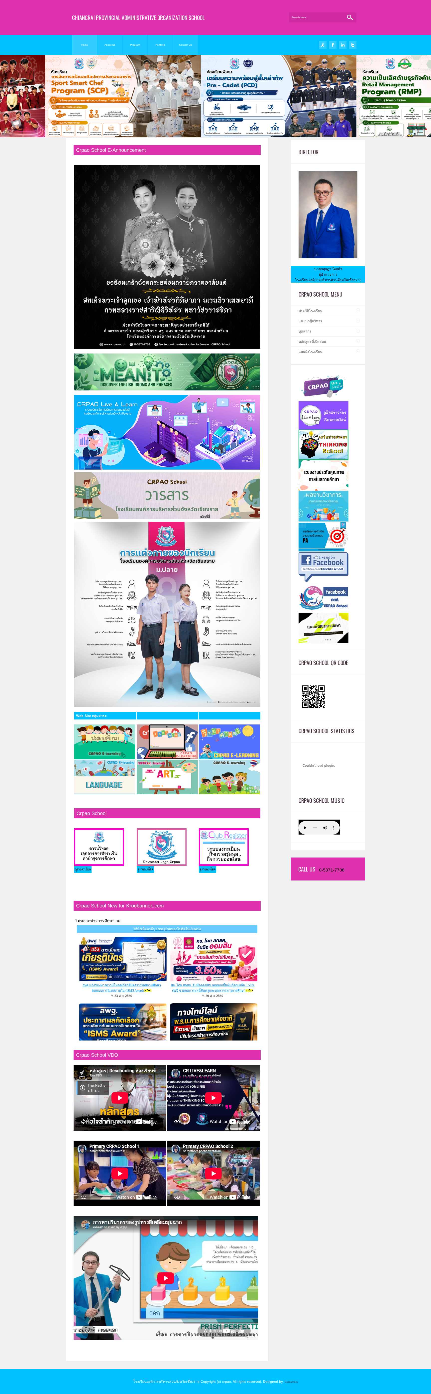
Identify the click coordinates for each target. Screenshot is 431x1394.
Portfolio (160, 44)
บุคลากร (305, 331)
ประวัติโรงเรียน (311, 311)
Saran (288, 1382)
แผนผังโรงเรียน (311, 352)
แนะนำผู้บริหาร (310, 321)
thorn (295, 1382)
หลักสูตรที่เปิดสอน (312, 342)
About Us (110, 44)
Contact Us (185, 44)
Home (84, 44)
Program (135, 44)
